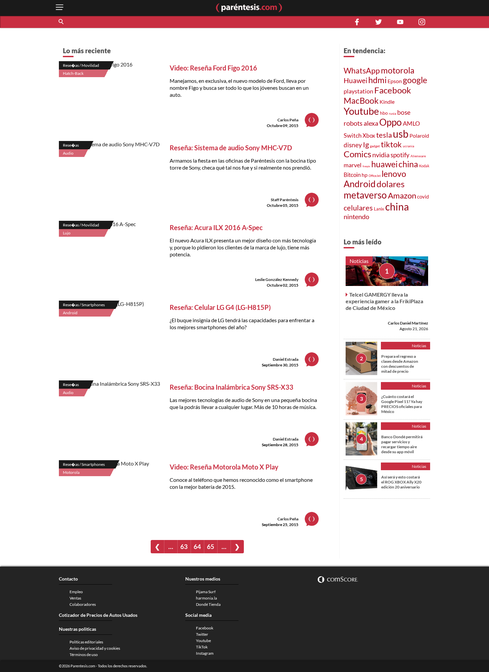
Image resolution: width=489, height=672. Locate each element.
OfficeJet (375, 176)
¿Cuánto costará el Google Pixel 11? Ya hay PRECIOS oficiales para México (401, 404)
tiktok (391, 144)
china (408, 164)
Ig (366, 144)
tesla (384, 135)
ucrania (408, 146)
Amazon (402, 195)
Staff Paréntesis (284, 199)
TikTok (202, 646)
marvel (353, 165)
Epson (395, 81)
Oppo (390, 122)
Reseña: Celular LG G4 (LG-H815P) (220, 307)
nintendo (356, 216)
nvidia (381, 155)
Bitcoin (352, 174)
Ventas (75, 598)
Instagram (205, 653)
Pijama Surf (206, 591)
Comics (357, 154)
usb (400, 134)
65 (210, 546)
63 (184, 546)
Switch (353, 135)
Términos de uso (84, 654)
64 (197, 546)
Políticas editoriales (86, 641)
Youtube (361, 111)
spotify (400, 155)
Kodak (424, 166)
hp (365, 175)
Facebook (392, 90)
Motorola (71, 472)
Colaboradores (83, 604)
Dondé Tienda (208, 604)
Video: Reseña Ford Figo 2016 (213, 68)
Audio (68, 153)
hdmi (377, 80)
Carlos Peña (287, 119)
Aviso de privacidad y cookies (95, 648)
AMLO (411, 123)
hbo (384, 113)
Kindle (387, 102)
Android (70, 312)
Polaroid (419, 135)
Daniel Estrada (285, 359)
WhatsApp (362, 70)
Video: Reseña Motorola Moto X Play (224, 467)
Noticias (359, 261)
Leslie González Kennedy (276, 279)
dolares (391, 184)
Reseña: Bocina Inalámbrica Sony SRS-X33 (231, 387)
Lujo (67, 232)
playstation (358, 91)
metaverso (365, 195)
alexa (371, 123)
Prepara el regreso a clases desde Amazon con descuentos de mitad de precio (399, 364)
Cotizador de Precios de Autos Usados (98, 615)
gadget (375, 146)
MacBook (361, 100)
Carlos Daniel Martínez (408, 323)
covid (423, 197)
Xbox (369, 135)
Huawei (355, 80)
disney (353, 145)
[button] (62, 22)
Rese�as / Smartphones (84, 304)
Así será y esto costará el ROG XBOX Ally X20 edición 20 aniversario (401, 481)
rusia (392, 113)
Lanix (379, 208)
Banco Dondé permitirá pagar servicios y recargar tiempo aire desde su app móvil (401, 444)
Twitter (202, 634)
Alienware (418, 156)
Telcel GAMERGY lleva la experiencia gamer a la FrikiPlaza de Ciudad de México (384, 301)
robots (353, 123)
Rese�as (71, 145)
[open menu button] (59, 8)
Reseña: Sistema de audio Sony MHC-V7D (231, 148)
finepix (366, 166)
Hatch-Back (73, 73)
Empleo (76, 591)
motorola (397, 70)
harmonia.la (206, 598)
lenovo (394, 174)
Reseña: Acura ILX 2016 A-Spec (216, 227)
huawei (384, 164)
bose (403, 112)
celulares (358, 207)
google (415, 80)
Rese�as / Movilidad (81, 65)
